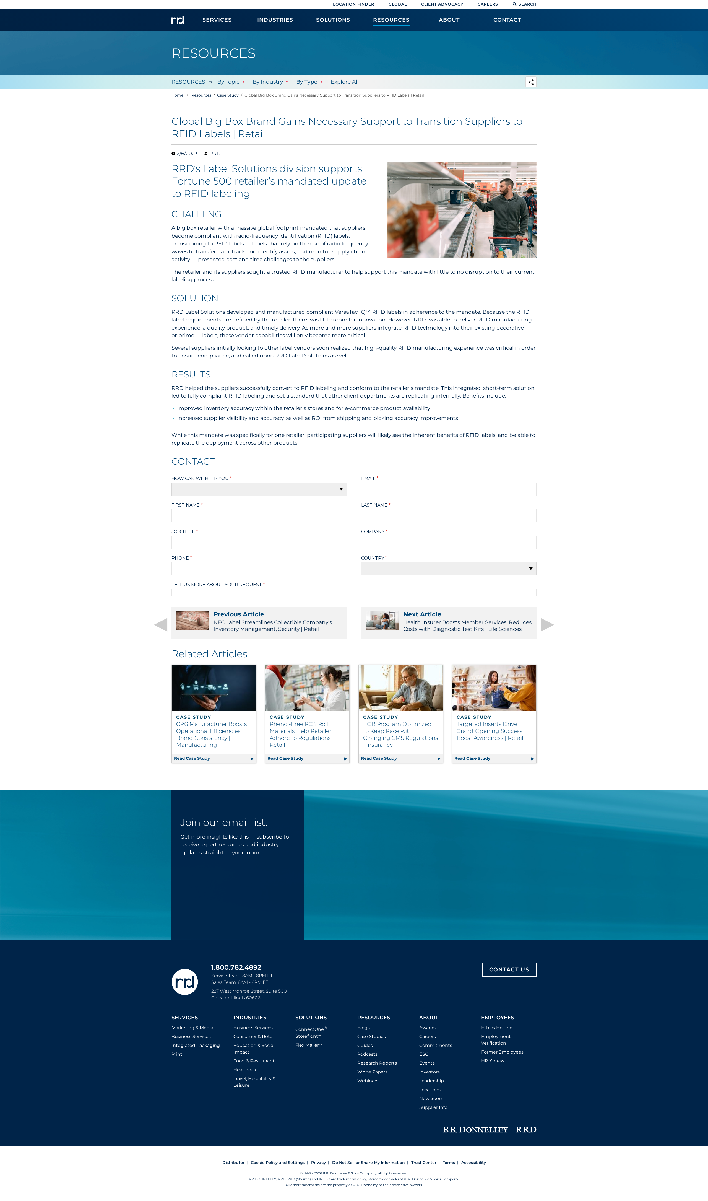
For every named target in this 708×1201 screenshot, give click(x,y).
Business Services (191, 1036)
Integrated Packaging (195, 1045)
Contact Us (509, 969)
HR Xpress (492, 1060)
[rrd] (177, 20)
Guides (365, 1045)
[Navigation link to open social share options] (531, 83)
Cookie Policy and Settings (278, 1162)
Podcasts (367, 1054)
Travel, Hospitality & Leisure (254, 1082)
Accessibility (473, 1162)
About (429, 1018)
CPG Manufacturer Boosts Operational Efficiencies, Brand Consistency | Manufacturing (211, 734)
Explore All (345, 82)
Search (528, 4)
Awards (427, 1027)
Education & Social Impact (253, 1049)
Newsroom (431, 1098)
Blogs (363, 1027)
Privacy (318, 1162)
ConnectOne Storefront (311, 1032)
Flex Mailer (308, 1045)
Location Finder (353, 4)
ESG (423, 1054)
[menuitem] (217, 22)
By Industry (268, 82)
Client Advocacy (442, 4)
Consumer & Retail (254, 1036)
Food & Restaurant (254, 1060)
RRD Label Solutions (198, 312)
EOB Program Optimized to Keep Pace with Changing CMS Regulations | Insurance (400, 734)
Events (427, 1063)
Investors (429, 1072)
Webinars (367, 1080)
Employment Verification (496, 1040)
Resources (188, 82)
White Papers (372, 1072)
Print (176, 1054)
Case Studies (371, 1036)
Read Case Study (215, 758)
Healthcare (245, 1069)
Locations (430, 1089)
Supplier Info (433, 1107)
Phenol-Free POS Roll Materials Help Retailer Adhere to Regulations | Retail (302, 734)
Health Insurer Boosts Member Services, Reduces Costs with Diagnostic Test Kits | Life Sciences (467, 621)
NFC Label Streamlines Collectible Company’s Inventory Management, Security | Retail (273, 621)
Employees (497, 1018)
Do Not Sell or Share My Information (368, 1162)
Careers (488, 4)
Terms (449, 1162)
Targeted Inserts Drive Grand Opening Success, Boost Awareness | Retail (490, 731)
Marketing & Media (192, 1027)
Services (184, 1018)
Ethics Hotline (496, 1027)
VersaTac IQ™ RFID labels (368, 312)
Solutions (311, 1018)
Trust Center (423, 1162)
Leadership (431, 1080)
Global (398, 4)
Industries (249, 1018)
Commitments (435, 1045)
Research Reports (377, 1063)
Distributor (233, 1162)
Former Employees (502, 1052)
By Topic (228, 82)
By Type (306, 82)
